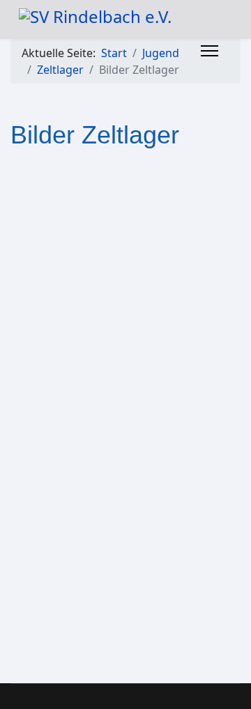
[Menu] (209, 51)
